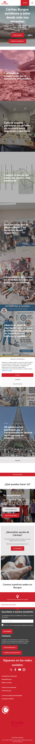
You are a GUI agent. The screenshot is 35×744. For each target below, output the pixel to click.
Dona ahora (17, 35)
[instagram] (24, 669)
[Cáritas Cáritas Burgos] (5, 3)
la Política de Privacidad (27, 625)
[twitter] (11, 669)
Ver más (17, 460)
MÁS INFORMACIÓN (11, 509)
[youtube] (20, 669)
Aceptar (17, 375)
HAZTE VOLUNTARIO (11, 515)
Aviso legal (5, 740)
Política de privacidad (15, 740)
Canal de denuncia (17, 741)
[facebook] (15, 669)
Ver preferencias (17, 384)
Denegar (17, 379)
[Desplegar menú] (32, 3)
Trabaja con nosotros (12, 652)
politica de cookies (7, 370)
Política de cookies (27, 740)
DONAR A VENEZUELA (17, 41)
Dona (25, 3)
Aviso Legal (17, 625)
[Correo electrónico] (17, 621)
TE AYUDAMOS (17, 548)
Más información (9, 647)
